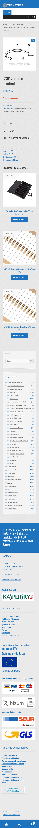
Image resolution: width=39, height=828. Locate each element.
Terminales (13, 444)
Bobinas (12, 392)
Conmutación (14, 399)
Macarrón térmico (15, 418)
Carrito (30, 822)
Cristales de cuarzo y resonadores (20, 408)
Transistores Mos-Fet (10, 758)
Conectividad (11, 470)
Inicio (7, 24)
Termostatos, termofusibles (18, 450)
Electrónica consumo (14, 479)
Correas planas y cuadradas (13, 27)
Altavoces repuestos (16, 389)
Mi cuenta (6, 824)
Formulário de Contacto (11, 580)
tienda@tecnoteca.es (10, 574)
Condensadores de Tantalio (13, 764)
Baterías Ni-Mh (8, 766)
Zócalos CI (13, 463)
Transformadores (15, 457)
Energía (9, 483)
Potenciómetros (15, 434)
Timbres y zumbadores (17, 454)
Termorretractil (14, 447)
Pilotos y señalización (16, 428)
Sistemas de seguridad (14, 505)
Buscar (19, 824)
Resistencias (11, 499)
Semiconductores (12, 502)
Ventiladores (13, 460)
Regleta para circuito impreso (19, 441)
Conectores (11, 473)
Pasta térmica (14, 424)
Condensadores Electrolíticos (14, 761)
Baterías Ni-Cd (7, 769)
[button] (30, 17)
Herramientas (11, 486)
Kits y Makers (11, 496)
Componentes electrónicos (20, 24)
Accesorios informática (14, 382)
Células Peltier (14, 395)
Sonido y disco (11, 509)
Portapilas (13, 431)
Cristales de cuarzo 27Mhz (18, 405)
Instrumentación (12, 492)
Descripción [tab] (7, 123)
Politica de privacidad (11, 815)
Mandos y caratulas (16, 421)
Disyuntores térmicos (16, 412)
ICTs (8, 489)
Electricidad (11, 476)
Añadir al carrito (19, 220)
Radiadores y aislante (16, 437)
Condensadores (12, 466)
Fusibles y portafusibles (17, 415)
